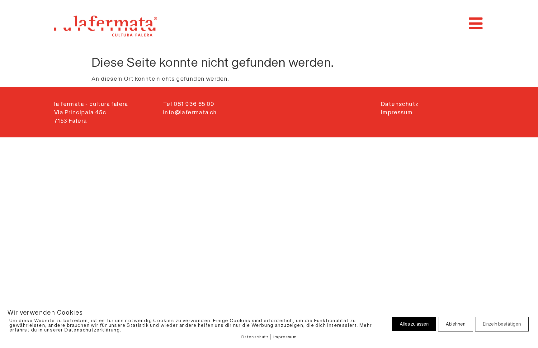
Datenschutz (255, 337)
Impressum (285, 337)
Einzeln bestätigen (502, 324)
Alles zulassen (414, 324)
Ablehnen (455, 324)
